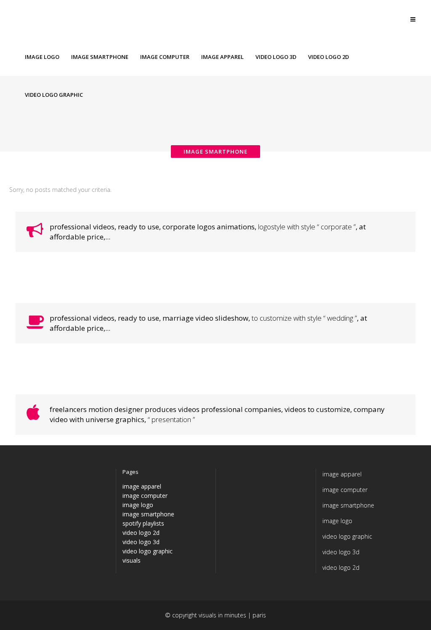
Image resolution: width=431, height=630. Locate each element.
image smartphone (148, 514)
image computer (145, 496)
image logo (137, 505)
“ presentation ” (171, 419)
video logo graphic (147, 551)
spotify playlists (143, 523)
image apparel (141, 486)
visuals (131, 560)
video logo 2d (141, 533)
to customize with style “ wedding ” (304, 318)
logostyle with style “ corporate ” (307, 226)
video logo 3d (141, 542)
